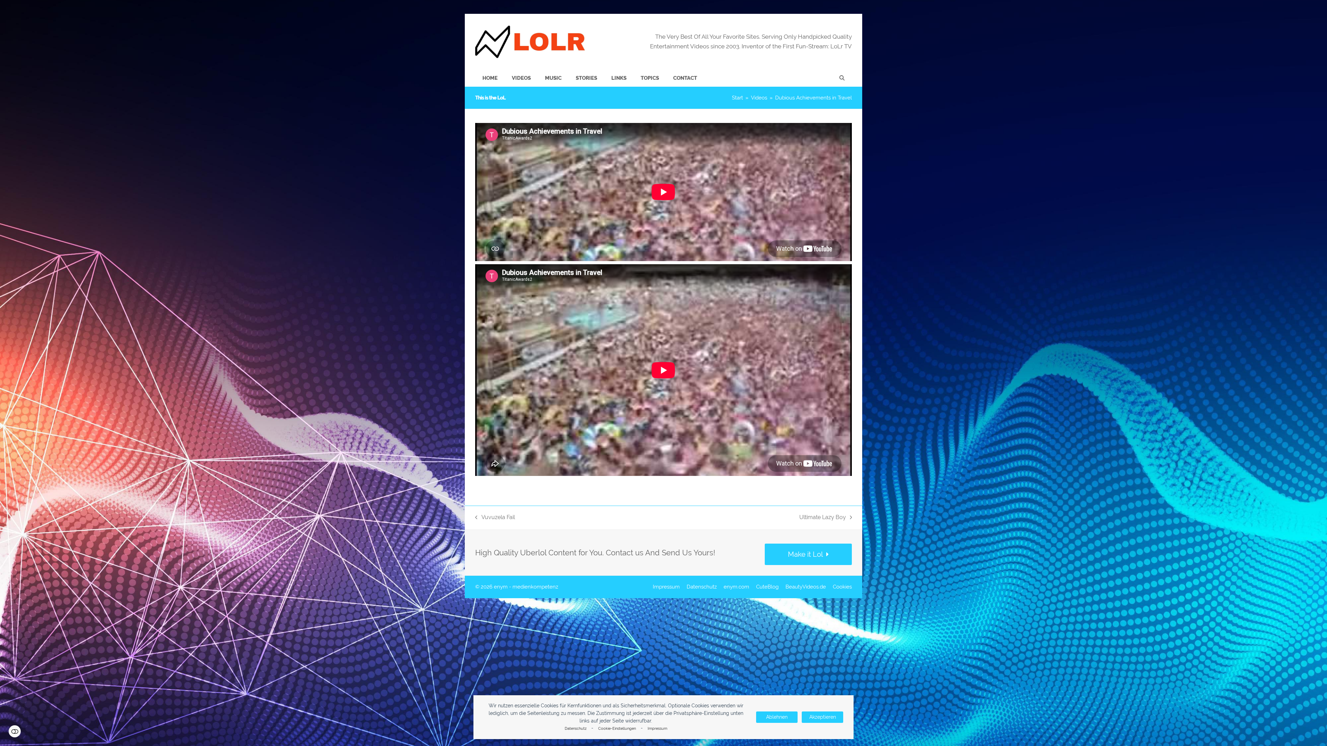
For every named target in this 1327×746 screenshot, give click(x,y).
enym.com (736, 587)
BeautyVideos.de (805, 587)
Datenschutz (575, 728)
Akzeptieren (822, 717)
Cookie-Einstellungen (617, 728)
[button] (841, 78)
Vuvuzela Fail (495, 518)
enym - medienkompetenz (526, 587)
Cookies (842, 587)
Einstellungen (15, 731)
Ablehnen (777, 717)
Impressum (657, 728)
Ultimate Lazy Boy (822, 518)
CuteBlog (767, 587)
